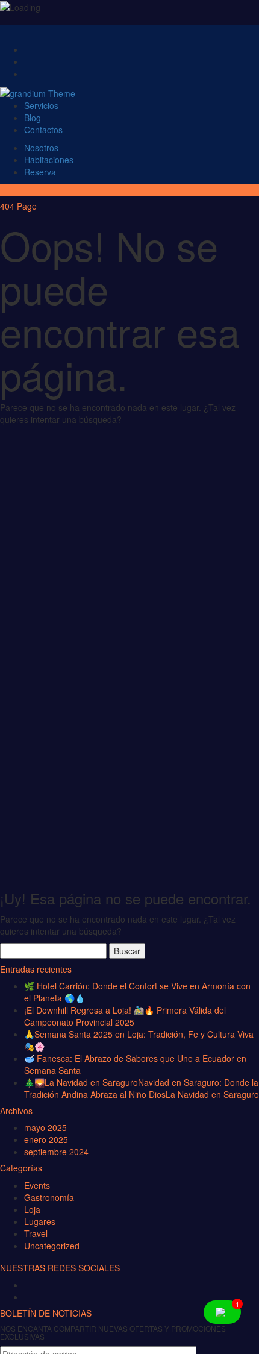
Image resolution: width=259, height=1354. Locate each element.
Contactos (43, 130)
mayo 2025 (45, 1127)
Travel (36, 1233)
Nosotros (41, 148)
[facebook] (32, 1286)
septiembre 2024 (56, 1152)
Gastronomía (49, 1197)
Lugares (39, 1221)
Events (37, 1185)
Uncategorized (52, 1246)
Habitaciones (48, 160)
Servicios (41, 105)
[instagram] (32, 1299)
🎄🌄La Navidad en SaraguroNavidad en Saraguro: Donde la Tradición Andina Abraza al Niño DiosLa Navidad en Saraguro (141, 1088)
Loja (32, 1209)
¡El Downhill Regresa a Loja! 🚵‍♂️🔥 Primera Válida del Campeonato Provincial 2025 (125, 1016)
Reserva (40, 172)
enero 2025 (46, 1139)
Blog (32, 117)
